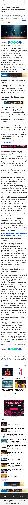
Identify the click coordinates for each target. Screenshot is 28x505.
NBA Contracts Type (13, 344)
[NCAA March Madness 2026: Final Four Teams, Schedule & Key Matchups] (4, 459)
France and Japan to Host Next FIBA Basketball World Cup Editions (16, 446)
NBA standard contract (21, 344)
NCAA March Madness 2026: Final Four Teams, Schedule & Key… (17, 458)
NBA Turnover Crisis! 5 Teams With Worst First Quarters (16, 475)
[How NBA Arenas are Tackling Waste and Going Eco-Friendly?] (7, 384)
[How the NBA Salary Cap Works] (20, 372)
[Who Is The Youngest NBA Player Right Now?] (4, 471)
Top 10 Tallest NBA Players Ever (15, 423)
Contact (13, 496)
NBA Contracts (6, 344)
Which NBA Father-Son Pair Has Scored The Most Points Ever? (15, 464)
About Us (6, 496)
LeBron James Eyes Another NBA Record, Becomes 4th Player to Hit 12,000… (16, 452)
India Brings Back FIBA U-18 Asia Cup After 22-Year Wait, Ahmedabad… (16, 429)
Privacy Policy (21, 496)
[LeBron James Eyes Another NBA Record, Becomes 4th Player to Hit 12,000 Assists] (4, 452)
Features (24, 20)
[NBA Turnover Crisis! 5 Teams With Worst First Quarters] (4, 476)
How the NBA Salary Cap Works (15, 434)
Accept (13, 503)
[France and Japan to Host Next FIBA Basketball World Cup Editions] (4, 447)
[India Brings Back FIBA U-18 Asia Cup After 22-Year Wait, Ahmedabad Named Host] (4, 430)
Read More (19, 503)
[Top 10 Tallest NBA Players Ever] (7, 372)
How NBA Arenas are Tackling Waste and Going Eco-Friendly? (16, 440)
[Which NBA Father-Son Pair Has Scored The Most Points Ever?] (20, 384)
